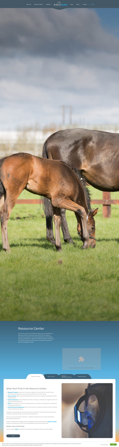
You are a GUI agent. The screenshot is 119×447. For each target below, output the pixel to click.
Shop (72, 4)
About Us (29, 4)
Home (60, 4)
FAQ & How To (51, 376)
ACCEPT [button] (113, 444)
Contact (85, 4)
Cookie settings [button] (104, 444)
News (78, 4)
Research (48, 4)
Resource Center (39, 4)
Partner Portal (82, 376)
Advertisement (76, 368)
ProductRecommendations (66, 376)
